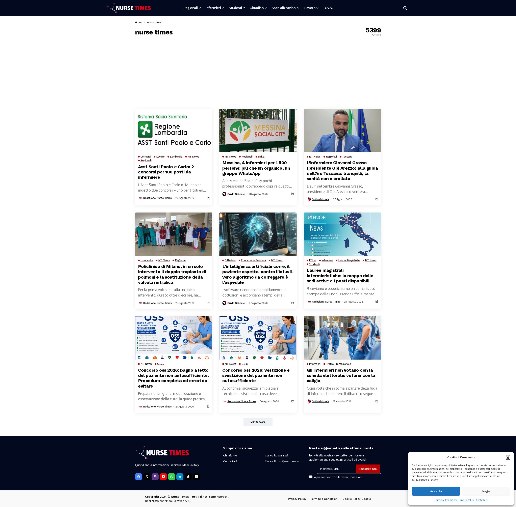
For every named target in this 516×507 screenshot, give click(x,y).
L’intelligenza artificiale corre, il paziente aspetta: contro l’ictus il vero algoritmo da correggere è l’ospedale (257, 274)
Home (138, 22)
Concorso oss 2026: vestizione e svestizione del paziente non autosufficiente (255, 375)
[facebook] (138, 476)
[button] (508, 457)
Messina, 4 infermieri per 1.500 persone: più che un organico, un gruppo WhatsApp (256, 168)
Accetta (436, 491)
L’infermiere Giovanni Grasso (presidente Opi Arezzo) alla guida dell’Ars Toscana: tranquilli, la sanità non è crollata (342, 170)
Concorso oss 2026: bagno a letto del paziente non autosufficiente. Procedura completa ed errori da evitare (173, 378)
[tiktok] (188, 476)
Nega (486, 491)
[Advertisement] (258, 72)
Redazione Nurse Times (157, 197)
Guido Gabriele (236, 194)
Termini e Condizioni (446, 500)
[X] (146, 476)
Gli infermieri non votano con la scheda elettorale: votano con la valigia (341, 375)
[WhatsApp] (171, 476)
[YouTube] (163, 476)
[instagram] (155, 476)
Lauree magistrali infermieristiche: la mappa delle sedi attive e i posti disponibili (340, 275)
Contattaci (481, 500)
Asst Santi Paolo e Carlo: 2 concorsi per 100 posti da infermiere (166, 172)
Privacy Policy (466, 500)
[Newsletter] (196, 476)
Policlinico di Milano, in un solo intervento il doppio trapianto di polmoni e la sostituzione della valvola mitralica (172, 274)
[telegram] (179, 476)
